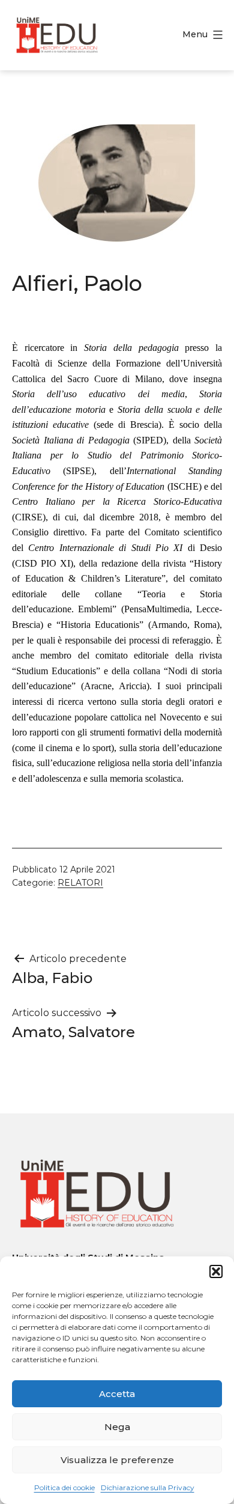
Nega (117, 1426)
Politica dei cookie (64, 1487)
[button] (216, 1271)
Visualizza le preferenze (117, 1460)
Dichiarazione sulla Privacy (147, 1487)
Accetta (117, 1393)
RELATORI (80, 882)
